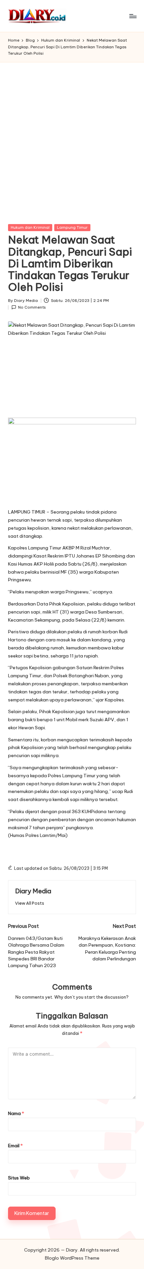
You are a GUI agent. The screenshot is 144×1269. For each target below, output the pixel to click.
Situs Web (19, 1178)
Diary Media (33, 891)
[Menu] (132, 16)
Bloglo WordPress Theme (72, 1258)
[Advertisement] (72, 138)
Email (15, 1146)
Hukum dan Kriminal (30, 227)
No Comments (32, 307)
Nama (16, 1113)
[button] (29, 903)
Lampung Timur (72, 227)
